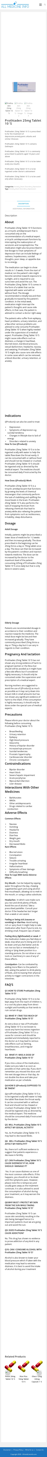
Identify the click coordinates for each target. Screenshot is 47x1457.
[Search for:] (44, 5)
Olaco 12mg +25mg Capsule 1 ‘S (37, 1379)
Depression (37, 186)
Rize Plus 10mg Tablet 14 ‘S (23, 1379)
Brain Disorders (26, 186)
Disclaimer (7, 1450)
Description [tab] (23, 204)
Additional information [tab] (23, 209)
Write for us (29, 1450)
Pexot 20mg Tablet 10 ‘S (10, 1377)
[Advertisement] (23, 40)
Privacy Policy (18, 1450)
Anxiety (17, 186)
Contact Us (40, 1450)
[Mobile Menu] (40, 5)
